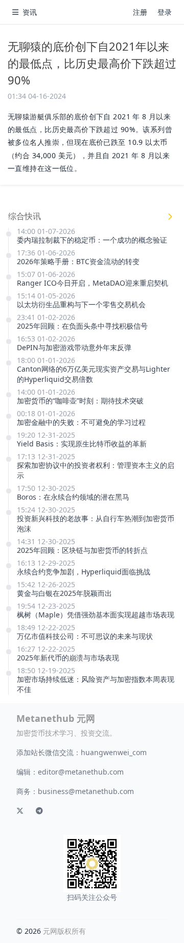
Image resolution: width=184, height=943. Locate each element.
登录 (164, 12)
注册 (140, 12)
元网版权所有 (64, 931)
